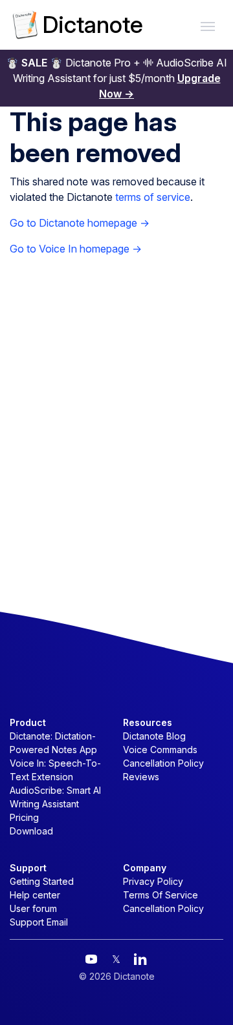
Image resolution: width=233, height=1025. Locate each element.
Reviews (141, 776)
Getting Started (42, 881)
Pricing (24, 817)
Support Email (39, 921)
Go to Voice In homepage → (76, 248)
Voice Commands (160, 749)
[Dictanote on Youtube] (91, 959)
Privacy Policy (153, 881)
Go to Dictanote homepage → (80, 222)
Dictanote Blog (154, 735)
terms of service (152, 197)
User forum (33, 908)
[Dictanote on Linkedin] (140, 959)
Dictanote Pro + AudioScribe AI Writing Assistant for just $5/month (116, 78)
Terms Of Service (160, 894)
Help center (35, 894)
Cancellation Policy (163, 763)
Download (31, 830)
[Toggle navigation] (208, 25)
